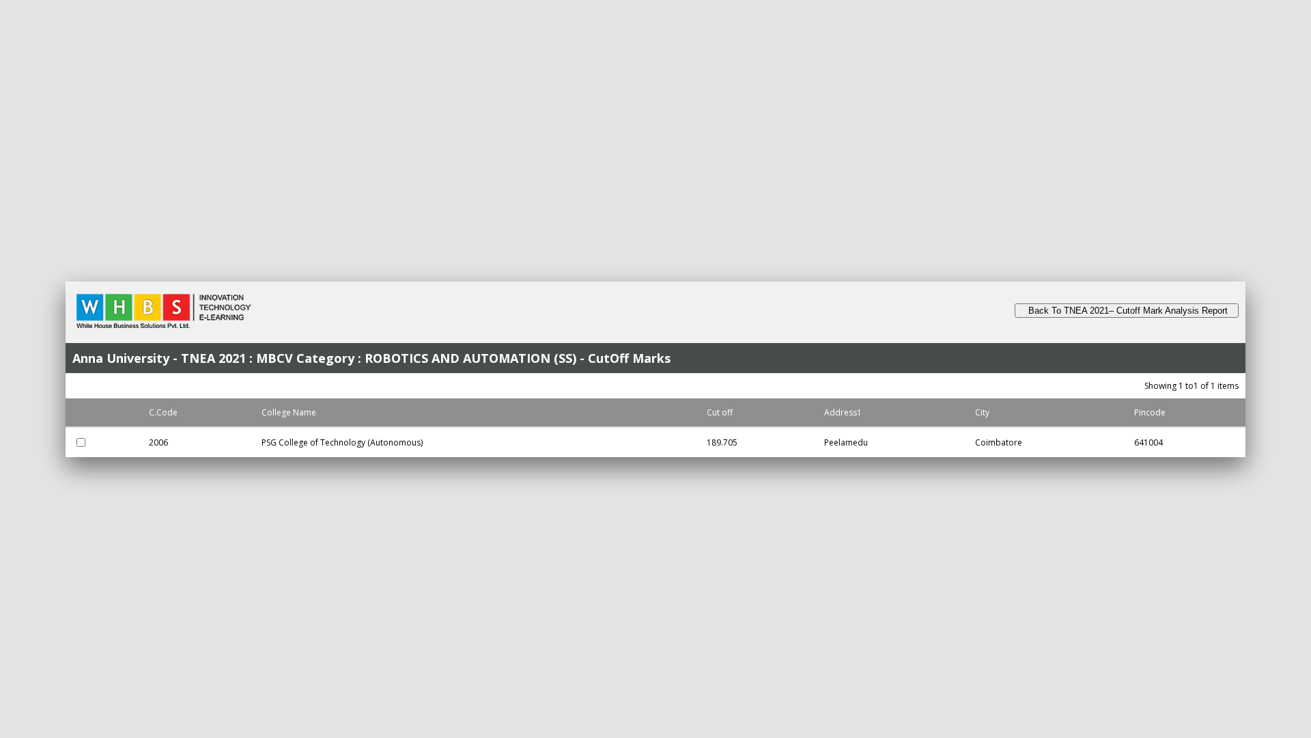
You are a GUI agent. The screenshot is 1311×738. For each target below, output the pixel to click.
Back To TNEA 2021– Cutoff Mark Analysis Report (1126, 310)
